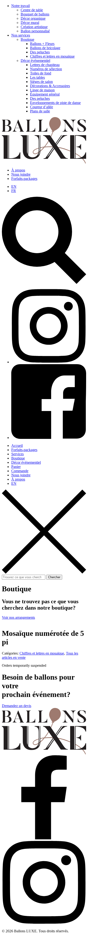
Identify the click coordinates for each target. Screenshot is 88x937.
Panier (16, 467)
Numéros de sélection (46, 69)
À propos (18, 170)
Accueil (17, 446)
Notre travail (20, 6)
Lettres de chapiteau (45, 65)
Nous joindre (21, 174)
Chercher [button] (54, 577)
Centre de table (32, 10)
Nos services (20, 35)
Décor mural (30, 23)
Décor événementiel (35, 61)
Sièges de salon (41, 82)
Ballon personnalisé (35, 31)
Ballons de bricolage (45, 48)
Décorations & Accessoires (50, 86)
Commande (19, 471)
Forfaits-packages (24, 179)
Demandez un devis (16, 706)
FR (13, 191)
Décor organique (33, 18)
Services (17, 454)
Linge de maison (42, 90)
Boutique (27, 39)
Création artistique (34, 27)
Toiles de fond (40, 73)
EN (13, 187)
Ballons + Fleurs (42, 44)
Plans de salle (40, 111)
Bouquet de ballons (35, 14)
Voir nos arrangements (18, 617)
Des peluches (40, 52)
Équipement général (45, 94)
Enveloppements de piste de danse (55, 103)
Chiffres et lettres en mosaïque (52, 56)
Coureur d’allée (41, 107)
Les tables (37, 77)
